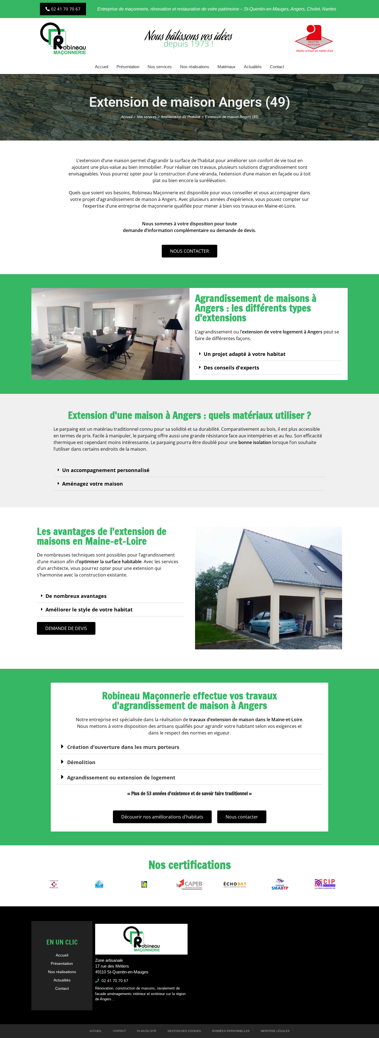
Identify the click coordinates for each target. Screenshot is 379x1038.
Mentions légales (275, 1030)
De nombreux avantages (76, 596)
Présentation (128, 66)
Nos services (160, 66)
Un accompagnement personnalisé (106, 470)
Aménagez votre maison (92, 483)
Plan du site (146, 1030)
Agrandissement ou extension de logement (121, 777)
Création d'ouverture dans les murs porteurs (123, 747)
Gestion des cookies (184, 1030)
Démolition (81, 762)
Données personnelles (231, 1030)
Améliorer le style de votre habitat (89, 609)
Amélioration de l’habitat (181, 116)
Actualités (253, 66)
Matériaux (227, 66)
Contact (277, 66)
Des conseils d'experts (231, 367)
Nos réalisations (194, 66)
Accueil (101, 66)
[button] (268, 354)
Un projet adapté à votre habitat (244, 354)
